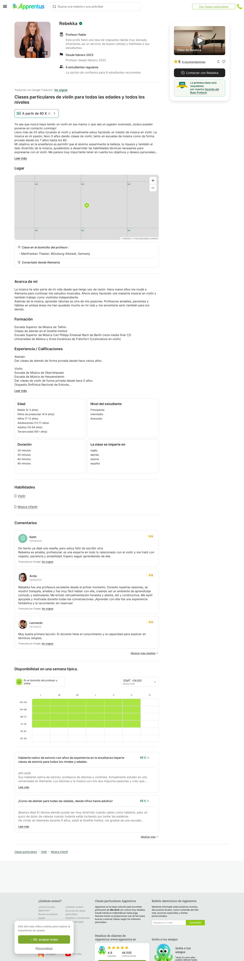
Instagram (51, 954)
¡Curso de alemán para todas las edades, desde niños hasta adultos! (65, 801)
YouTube (77, 954)
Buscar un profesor (48, 914)
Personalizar (44, 948)
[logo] (30, 6)
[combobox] (95, 6)
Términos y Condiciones (77, 918)
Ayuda (41, 918)
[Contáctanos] (239, 6)
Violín (21, 496)
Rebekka (68, 23)
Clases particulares (25, 851)
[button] (223, 61)
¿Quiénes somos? (74, 907)
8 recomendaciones (193, 61)
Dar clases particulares (213, 7)
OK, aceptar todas (45, 939)
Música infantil (27, 507)
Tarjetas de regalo (74, 921)
